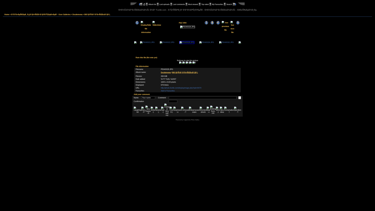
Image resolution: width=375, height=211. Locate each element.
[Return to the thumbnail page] (137, 23)
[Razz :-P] (143, 110)
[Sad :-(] (162, 110)
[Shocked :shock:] (203, 110)
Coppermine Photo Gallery (191, 120)
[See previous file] (225, 23)
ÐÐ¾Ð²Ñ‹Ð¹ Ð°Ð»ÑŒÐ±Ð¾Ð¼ (97, 14)
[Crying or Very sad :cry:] (167, 110)
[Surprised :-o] (177, 110)
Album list (152, 4)
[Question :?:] (237, 110)
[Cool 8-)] (171, 110)
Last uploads (164, 4)
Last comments (179, 4)
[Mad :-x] (208, 110)
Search (229, 4)
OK (239, 98)
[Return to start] (218, 23)
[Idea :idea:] (222, 110)
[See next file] (232, 23)
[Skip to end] (238, 23)
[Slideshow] (157, 23)
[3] (187, 63)
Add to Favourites (168, 91)
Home (6, 14)
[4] (191, 63)
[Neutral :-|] (158, 110)
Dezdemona (77, 14)
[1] (181, 63)
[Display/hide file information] (146, 23)
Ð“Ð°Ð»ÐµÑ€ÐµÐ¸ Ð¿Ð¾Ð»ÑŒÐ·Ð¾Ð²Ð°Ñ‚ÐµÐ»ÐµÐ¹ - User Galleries (41, 14)
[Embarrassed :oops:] (194, 110)
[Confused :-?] (185, 110)
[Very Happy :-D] (148, 110)
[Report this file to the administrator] (206, 23)
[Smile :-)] (153, 110)
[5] (194, 63)
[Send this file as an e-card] (212, 23)
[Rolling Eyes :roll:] (213, 110)
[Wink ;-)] (218, 110)
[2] (184, 63)
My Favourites (217, 4)
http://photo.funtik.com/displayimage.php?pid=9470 (181, 88)
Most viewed (193, 4)
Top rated (205, 4)
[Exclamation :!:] (229, 110)
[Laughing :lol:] (137, 110)
